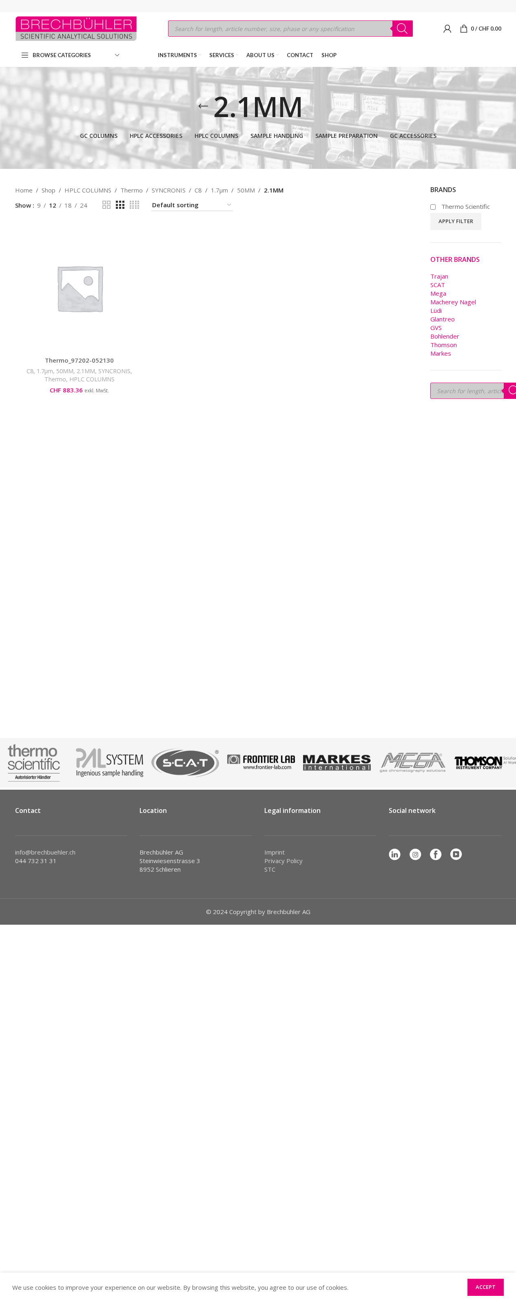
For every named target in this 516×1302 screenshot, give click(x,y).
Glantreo (442, 319)
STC (269, 869)
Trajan (439, 276)
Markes (440, 353)
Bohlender (444, 336)
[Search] (402, 28)
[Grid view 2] (106, 204)
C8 (198, 190)
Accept (486, 1287)
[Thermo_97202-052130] (79, 288)
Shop (48, 190)
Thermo (131, 190)
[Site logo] (76, 28)
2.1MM (86, 371)
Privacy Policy (283, 861)
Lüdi (436, 310)
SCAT (437, 285)
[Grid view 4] (134, 204)
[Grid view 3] (120, 204)
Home (24, 190)
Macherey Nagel (453, 302)
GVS (436, 327)
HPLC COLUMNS (87, 190)
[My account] (447, 28)
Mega (438, 293)
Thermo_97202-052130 (79, 360)
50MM (246, 190)
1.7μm (219, 190)
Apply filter (455, 221)
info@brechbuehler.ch (45, 852)
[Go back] (203, 106)
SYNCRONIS (169, 190)
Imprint (274, 852)
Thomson (443, 345)
